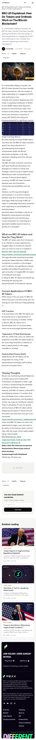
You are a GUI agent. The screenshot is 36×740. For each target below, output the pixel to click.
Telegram (23, 53)
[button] (33, 3)
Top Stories (7, 548)
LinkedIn (14, 53)
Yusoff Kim (9, 49)
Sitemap (13, 732)
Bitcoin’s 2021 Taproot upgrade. (14, 252)
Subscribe (18, 509)
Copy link (6, 57)
